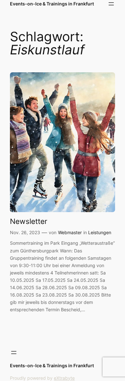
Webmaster (70, 232)
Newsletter (28, 221)
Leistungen (99, 232)
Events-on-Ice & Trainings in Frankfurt (52, 3)
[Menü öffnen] (111, 4)
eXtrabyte (64, 378)
